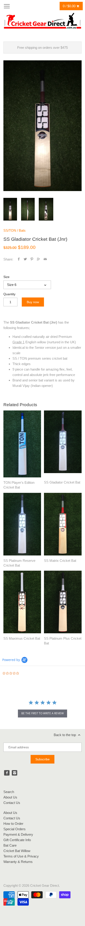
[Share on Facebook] (19, 259)
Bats (22, 230)
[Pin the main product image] (32, 259)
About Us (10, 797)
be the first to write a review (42, 713)
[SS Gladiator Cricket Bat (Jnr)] (42, 125)
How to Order (13, 823)
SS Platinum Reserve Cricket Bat (19, 563)
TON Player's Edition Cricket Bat (18, 485)
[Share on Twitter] (25, 259)
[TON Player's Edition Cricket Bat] (22, 443)
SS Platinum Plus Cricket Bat (62, 640)
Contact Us (11, 803)
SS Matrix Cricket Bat (60, 560)
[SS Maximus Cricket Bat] (22, 602)
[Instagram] (14, 773)
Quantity (9, 294)
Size (6, 277)
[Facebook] (7, 773)
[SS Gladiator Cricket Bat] (63, 443)
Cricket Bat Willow (16, 851)
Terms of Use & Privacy (21, 856)
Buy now (33, 302)
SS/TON (9, 230)
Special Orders (14, 829)
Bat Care (10, 845)
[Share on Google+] (38, 259)
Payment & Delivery (18, 834)
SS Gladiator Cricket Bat (62, 482)
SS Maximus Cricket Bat (21, 638)
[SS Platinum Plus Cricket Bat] (63, 602)
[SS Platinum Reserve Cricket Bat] (22, 524)
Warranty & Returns (18, 862)
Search (8, 792)
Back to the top (65, 735)
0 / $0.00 (69, 6)
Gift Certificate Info (17, 840)
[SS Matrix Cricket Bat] (63, 524)
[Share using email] (45, 259)
